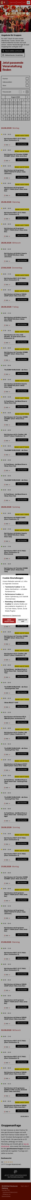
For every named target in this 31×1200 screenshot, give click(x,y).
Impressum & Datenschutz (11, 615)
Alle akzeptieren (9, 620)
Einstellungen (22, 620)
